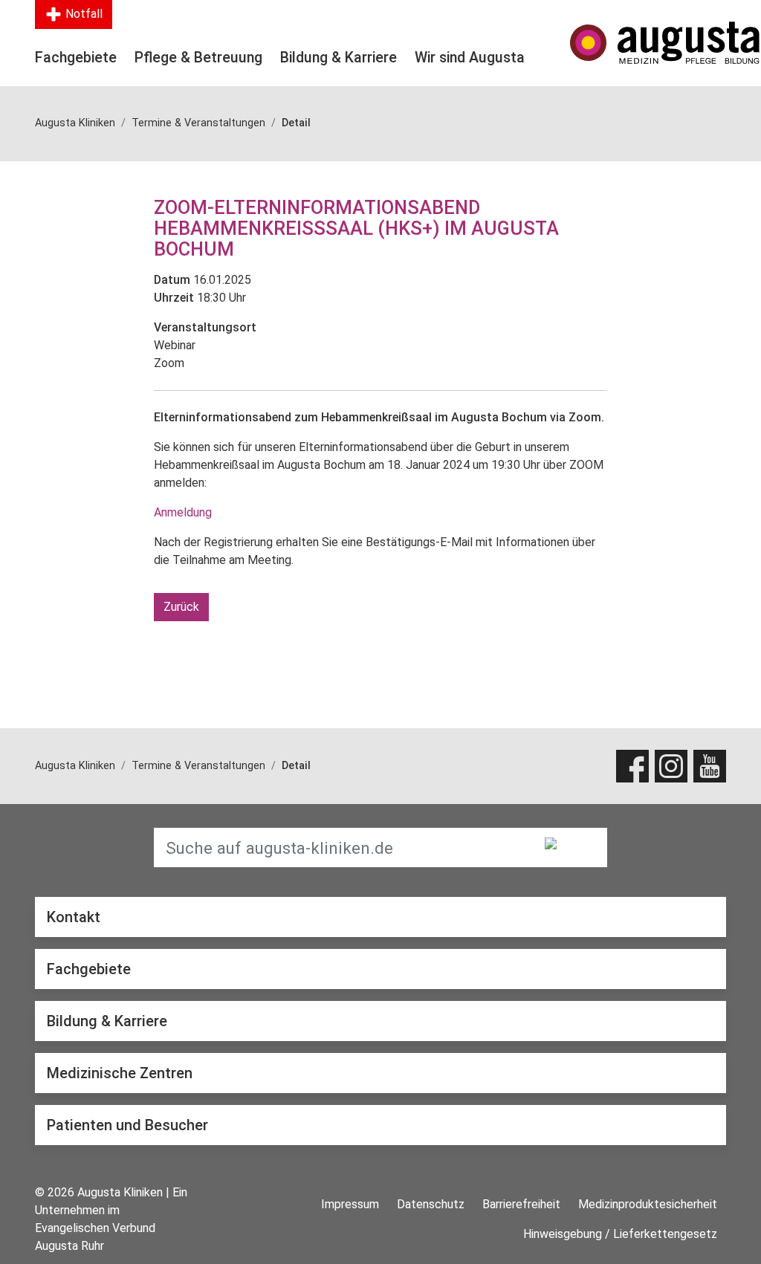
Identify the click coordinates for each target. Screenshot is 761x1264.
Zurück (181, 607)
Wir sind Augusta (470, 57)
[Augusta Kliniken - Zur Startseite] (648, 42)
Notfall (82, 14)
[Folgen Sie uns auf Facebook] (632, 766)
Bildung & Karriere (338, 57)
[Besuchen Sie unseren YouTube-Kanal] (709, 766)
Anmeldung (183, 512)
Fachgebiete (76, 57)
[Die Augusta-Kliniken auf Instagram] (671, 766)
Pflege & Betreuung (198, 57)
